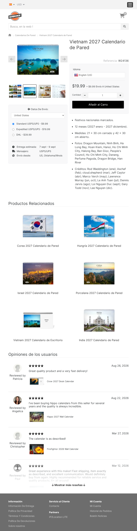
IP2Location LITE (58, 516)
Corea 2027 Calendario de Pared (38, 245)
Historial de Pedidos (101, 510)
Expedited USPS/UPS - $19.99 (33, 129)
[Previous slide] (13, 59)
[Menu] (130, 4)
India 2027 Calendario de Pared (99, 340)
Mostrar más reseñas (68, 485)
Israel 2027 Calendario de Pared (38, 293)
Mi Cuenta (95, 505)
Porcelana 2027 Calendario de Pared (99, 293)
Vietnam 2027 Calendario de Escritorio (38, 340)
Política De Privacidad (20, 510)
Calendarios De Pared (25, 35)
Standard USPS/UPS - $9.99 (32, 123)
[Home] (9, 35)
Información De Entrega (21, 505)
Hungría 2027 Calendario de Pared (99, 245)
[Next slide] (62, 59)
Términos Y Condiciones (21, 515)
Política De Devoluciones (21, 520)
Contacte (54, 505)
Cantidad (76, 95)
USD (19, 4)
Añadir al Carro (98, 104)
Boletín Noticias (98, 515)
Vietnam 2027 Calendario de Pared (55, 35)
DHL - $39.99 (24, 134)
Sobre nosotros (16, 525)
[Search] (124, 26)
